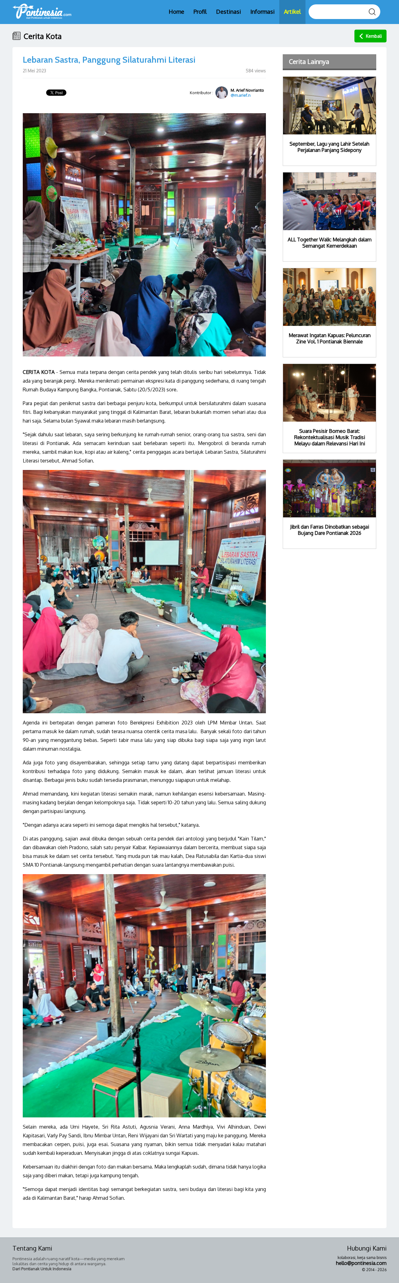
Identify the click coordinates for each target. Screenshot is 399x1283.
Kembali (374, 36)
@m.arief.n (241, 95)
